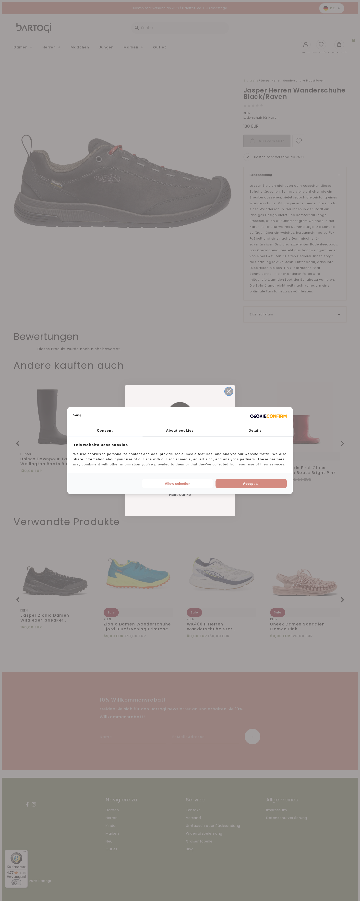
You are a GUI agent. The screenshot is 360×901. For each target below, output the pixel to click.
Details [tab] (255, 430)
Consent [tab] (105, 430)
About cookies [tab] (180, 430)
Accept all (251, 483)
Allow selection (178, 483)
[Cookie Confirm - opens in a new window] (268, 416)
